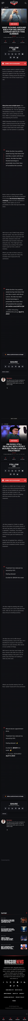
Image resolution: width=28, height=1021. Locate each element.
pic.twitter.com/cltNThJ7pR (15, 306)
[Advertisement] (13, 182)
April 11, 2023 (10, 756)
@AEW (15, 748)
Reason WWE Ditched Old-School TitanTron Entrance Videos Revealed (8, 930)
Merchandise (7, 993)
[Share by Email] (22, 366)
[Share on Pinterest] (15, 366)
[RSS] (17, 986)
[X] (9, 54)
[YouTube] (22, 54)
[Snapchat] (14, 57)
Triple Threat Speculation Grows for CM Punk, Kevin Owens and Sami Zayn (7, 938)
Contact (21, 993)
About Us (15, 993)
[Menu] (3, 3)
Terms (14, 1000)
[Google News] (12, 54)
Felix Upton (7, 37)
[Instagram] (10, 57)
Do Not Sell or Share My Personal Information (14, 1008)
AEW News (14, 440)
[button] (25, 3)
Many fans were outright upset (11, 105)
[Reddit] (17, 57)
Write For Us (18, 989)
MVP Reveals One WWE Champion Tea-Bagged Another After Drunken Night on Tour (7, 921)
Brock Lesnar (5, 371)
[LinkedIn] (15, 54)
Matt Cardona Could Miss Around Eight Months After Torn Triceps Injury (7, 947)
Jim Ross (4, 813)
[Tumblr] (21, 982)
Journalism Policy (9, 997)
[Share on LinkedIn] (12, 366)
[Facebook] (5, 54)
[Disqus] (14, 881)
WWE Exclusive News (6, 944)
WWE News (6, 7)
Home (2, 7)
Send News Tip (10, 989)
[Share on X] (9, 366)
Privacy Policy (20, 997)
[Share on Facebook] (5, 366)
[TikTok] (14, 986)
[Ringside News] (14, 3)
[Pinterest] (19, 54)
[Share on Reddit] (19, 366)
